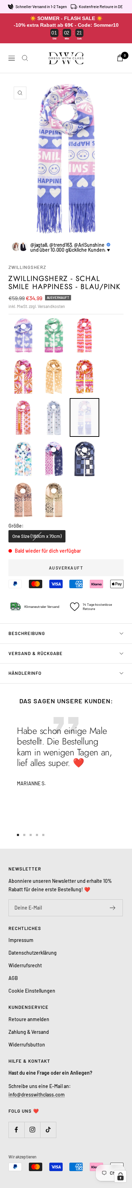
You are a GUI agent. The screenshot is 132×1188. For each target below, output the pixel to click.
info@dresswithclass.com (36, 1095)
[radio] (23, 335)
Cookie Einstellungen (31, 991)
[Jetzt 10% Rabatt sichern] (113, 907)
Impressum (20, 940)
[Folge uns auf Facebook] (16, 1130)
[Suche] (25, 58)
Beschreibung (26, 633)
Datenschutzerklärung (32, 953)
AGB (13, 978)
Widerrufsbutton (26, 1045)
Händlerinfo (25, 673)
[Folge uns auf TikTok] (48, 1130)
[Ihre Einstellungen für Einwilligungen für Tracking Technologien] (120, 1176)
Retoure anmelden (28, 1019)
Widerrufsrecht (25, 965)
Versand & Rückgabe (35, 653)
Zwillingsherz (27, 267)
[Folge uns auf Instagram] (32, 1130)
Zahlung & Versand (28, 1032)
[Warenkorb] (120, 58)
